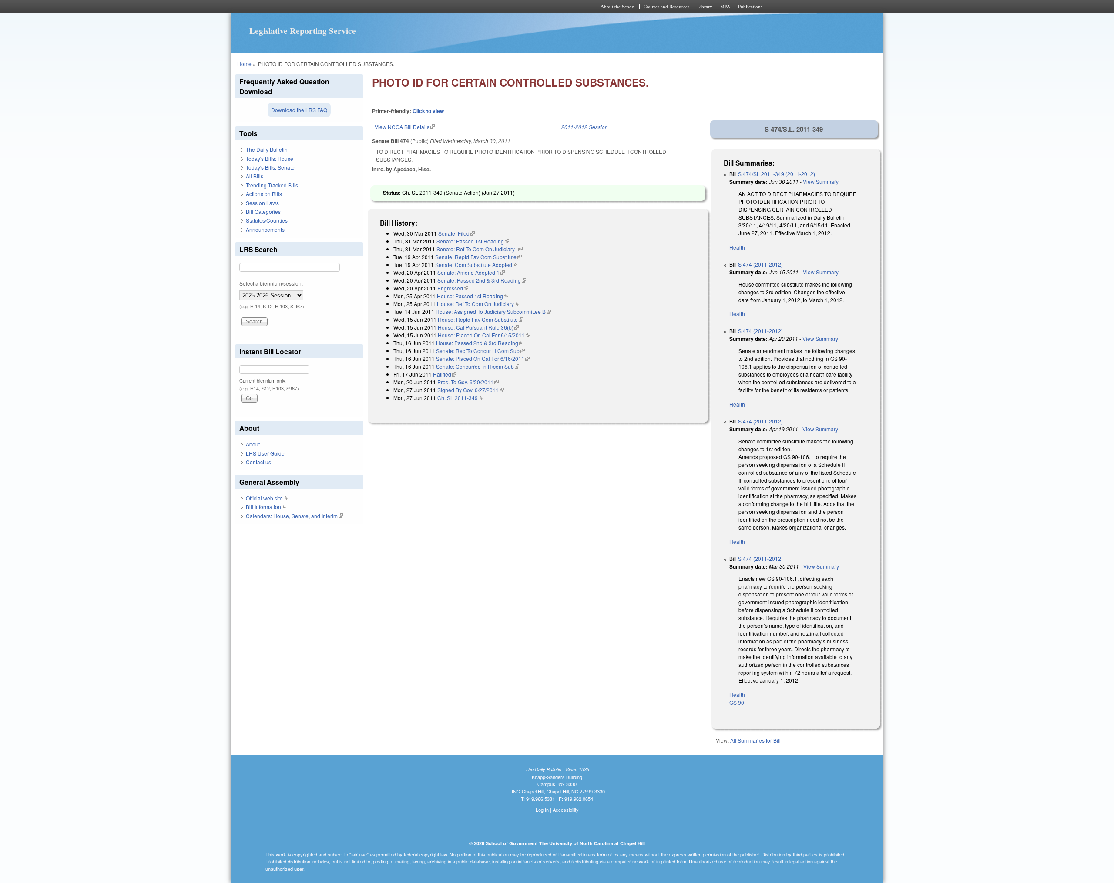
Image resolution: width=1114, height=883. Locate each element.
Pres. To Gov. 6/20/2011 (468, 382)
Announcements (265, 229)
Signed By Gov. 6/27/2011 (470, 389)
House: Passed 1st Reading (472, 296)
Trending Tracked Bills (272, 185)
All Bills (254, 176)
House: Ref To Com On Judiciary (478, 303)
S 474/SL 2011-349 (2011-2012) (776, 173)
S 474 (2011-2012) (760, 264)
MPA (725, 6)
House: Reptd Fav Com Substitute (480, 319)
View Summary (821, 181)
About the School (618, 6)
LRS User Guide (265, 453)
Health (737, 247)
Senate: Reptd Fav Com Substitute (478, 256)
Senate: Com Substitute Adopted (476, 264)
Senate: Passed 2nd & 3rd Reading (481, 280)
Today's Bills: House (269, 158)
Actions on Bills (264, 193)
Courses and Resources (666, 6)
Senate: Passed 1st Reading (472, 241)
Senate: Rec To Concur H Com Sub (480, 350)
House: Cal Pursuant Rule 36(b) (478, 327)
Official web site (267, 498)
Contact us (258, 462)
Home (244, 63)
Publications (750, 6)
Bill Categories (263, 211)
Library (704, 6)
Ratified (444, 374)
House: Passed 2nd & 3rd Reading (479, 343)
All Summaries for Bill (755, 740)
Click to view (428, 111)
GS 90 (736, 702)
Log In (542, 809)
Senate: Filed (456, 233)
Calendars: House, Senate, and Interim (294, 516)
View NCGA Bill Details (405, 126)
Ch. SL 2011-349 (460, 397)
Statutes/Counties (267, 220)
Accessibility (566, 809)
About (253, 444)
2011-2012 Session (584, 126)
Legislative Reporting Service (302, 31)
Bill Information (266, 506)
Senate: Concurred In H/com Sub (477, 366)
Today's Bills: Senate (270, 167)
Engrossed (452, 288)
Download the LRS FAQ (299, 109)
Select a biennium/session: (271, 283)
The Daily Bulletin (267, 149)
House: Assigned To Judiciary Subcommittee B (493, 311)
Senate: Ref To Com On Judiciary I (479, 249)
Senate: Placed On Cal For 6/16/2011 (483, 358)
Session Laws (262, 203)
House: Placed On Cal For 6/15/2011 (484, 335)
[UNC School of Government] (442, 6)
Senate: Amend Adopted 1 (471, 272)
